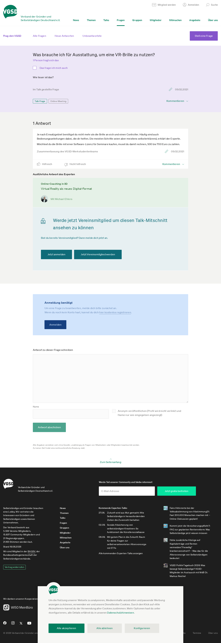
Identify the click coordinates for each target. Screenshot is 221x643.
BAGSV (31, 551)
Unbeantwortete (92, 35)
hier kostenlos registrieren (115, 312)
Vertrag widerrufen (14, 567)
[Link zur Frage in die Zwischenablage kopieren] (171, 89)
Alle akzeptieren (66, 628)
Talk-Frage (40, 101)
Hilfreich (47, 164)
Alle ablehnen (104, 628)
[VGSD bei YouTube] (29, 624)
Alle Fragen (39, 35)
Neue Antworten (64, 35)
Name (36, 406)
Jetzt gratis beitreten (176, 491)
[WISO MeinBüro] (18, 608)
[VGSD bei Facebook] (4, 624)
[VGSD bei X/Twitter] (21, 624)
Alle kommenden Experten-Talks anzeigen (121, 553)
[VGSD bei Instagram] (13, 624)
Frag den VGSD (12, 35)
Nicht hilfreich (78, 164)
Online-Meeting (58, 101)
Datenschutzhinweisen (120, 612)
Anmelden (55, 324)
